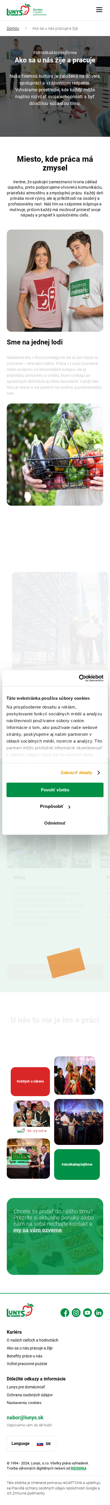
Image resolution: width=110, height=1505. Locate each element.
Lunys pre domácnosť (26, 1387)
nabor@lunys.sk (25, 1417)
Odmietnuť (55, 823)
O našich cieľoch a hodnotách (32, 1340)
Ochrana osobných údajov (30, 1395)
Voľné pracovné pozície (27, 1363)
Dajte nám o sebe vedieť (55, 1259)
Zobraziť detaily (76, 772)
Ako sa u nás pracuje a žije (29, 1348)
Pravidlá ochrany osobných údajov (39, 1488)
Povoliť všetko (55, 789)
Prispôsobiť (51, 806)
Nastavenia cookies (24, 1402)
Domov (13, 28)
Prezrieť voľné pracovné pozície (55, 966)
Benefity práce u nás (24, 1356)
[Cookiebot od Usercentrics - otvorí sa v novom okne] (79, 678)
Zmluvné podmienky (28, 1493)
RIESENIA (79, 1468)
